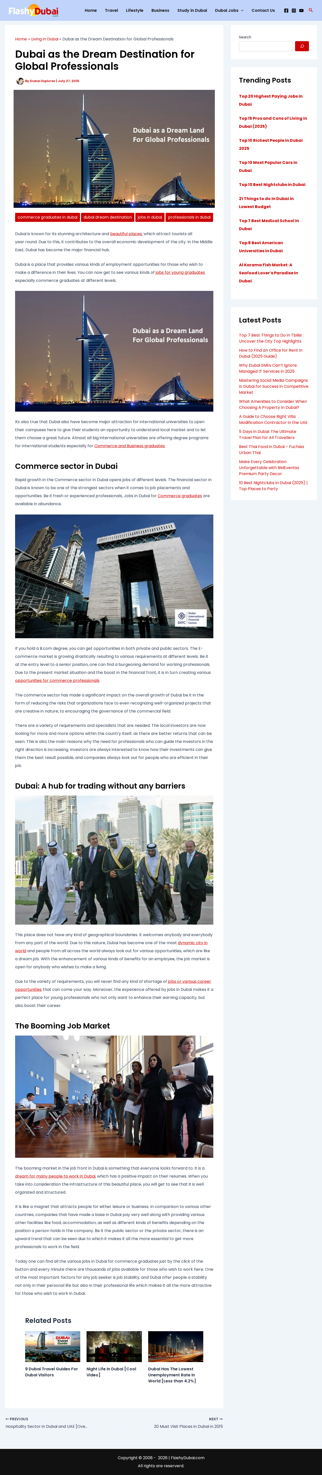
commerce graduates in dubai (47, 217)
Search (245, 37)
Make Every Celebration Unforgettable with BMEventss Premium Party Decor (269, 468)
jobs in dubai (150, 217)
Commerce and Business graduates (129, 446)
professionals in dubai (189, 217)
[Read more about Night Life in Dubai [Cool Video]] (114, 1346)
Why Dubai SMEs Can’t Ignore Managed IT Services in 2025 (268, 368)
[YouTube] (301, 10)
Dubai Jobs (226, 10)
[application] (241, 11)
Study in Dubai (192, 10)
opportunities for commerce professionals (57, 680)
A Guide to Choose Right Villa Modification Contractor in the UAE (273, 419)
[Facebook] (286, 10)
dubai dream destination (108, 217)
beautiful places (126, 234)
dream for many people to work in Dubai (55, 1176)
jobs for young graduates (180, 272)
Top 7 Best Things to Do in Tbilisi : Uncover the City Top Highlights (271, 338)
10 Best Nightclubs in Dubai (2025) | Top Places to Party (273, 486)
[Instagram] (294, 10)
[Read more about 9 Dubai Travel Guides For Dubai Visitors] (52, 1346)
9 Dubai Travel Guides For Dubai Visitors (51, 1372)
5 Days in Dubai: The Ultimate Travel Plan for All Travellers (267, 434)
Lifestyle (134, 10)
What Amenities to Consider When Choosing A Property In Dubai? (273, 404)
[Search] (302, 46)
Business (160, 10)
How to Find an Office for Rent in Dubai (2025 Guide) (270, 353)
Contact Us (263, 10)
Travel (111, 10)
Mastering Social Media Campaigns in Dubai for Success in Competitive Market (273, 386)
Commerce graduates (180, 496)
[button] (311, 10)
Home (91, 10)
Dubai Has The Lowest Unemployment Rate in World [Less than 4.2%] (172, 1375)
